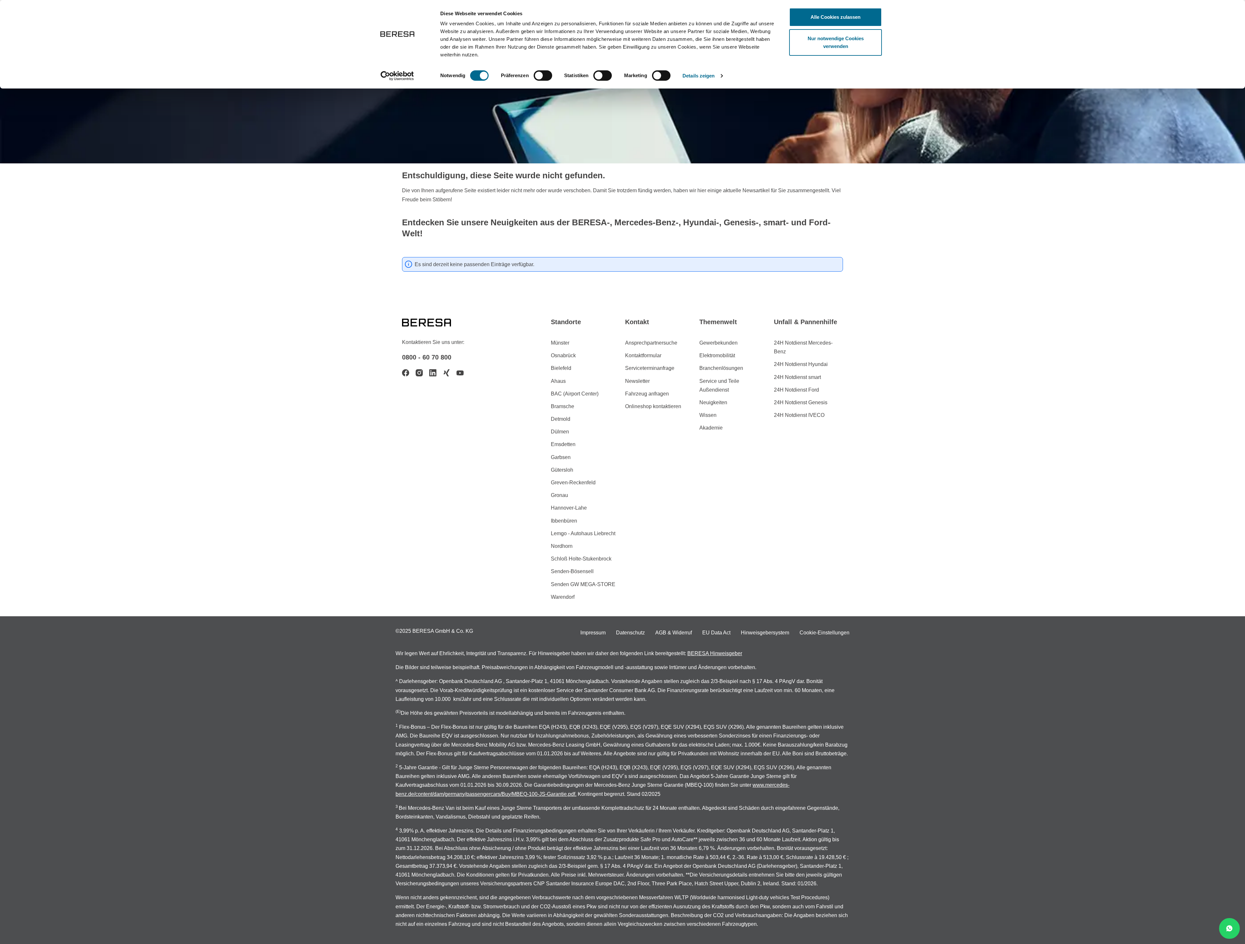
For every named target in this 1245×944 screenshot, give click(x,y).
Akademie (711, 428)
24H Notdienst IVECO (799, 415)
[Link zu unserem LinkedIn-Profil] (432, 373)
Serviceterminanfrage (649, 368)
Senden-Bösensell (572, 571)
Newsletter (637, 381)
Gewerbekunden (718, 343)
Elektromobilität (717, 355)
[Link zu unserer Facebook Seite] (405, 373)
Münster (560, 343)
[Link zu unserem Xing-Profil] (446, 373)
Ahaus (558, 381)
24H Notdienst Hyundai (801, 364)
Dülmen (560, 431)
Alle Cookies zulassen (835, 17)
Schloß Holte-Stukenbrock (581, 558)
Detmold (560, 419)
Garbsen (561, 457)
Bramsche (562, 406)
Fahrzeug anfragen (647, 393)
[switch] (543, 75)
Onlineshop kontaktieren (653, 406)
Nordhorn (562, 546)
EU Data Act (716, 632)
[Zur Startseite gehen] (434, 321)
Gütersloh (562, 470)
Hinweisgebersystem (765, 632)
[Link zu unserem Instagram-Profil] (419, 373)
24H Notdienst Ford (796, 390)
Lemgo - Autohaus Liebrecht (583, 533)
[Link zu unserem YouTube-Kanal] (460, 373)
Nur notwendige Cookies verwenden (836, 42)
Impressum (593, 632)
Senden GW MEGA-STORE (583, 584)
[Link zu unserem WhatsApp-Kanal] (1229, 928)
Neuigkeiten (713, 402)
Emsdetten (563, 444)
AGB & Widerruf (673, 632)
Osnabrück (563, 355)
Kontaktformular (643, 355)
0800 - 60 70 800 (426, 357)
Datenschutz (630, 632)
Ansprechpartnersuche (651, 343)
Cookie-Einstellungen (824, 632)
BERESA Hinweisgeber (714, 653)
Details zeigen (698, 75)
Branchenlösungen (721, 368)
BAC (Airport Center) (575, 393)
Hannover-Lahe (569, 508)
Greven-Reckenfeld (573, 482)
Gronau (559, 495)
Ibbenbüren (564, 521)
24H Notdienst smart (797, 377)
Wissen (708, 415)
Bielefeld (561, 368)
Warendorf (563, 597)
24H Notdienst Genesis (800, 402)
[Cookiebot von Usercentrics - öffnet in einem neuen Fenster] (397, 76)
